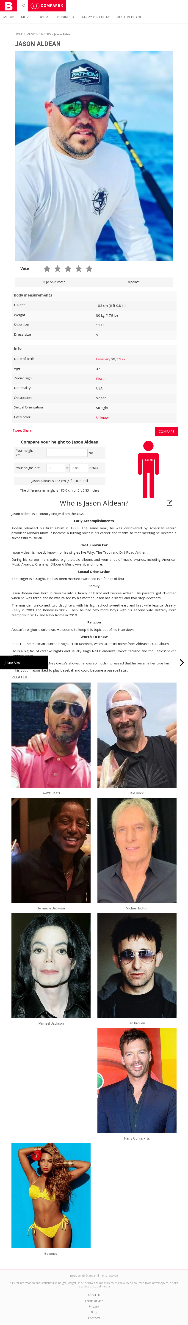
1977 (121, 359)
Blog (94, 1312)
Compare (52, 5)
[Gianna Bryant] (182, 662)
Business (65, 17)
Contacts (94, 1318)
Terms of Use (94, 1301)
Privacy (94, 1306)
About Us (94, 1295)
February (103, 359)
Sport (44, 17)
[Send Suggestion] (169, 503)
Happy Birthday (95, 17)
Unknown (103, 417)
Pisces (101, 378)
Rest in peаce (129, 17)
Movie (26, 17)
